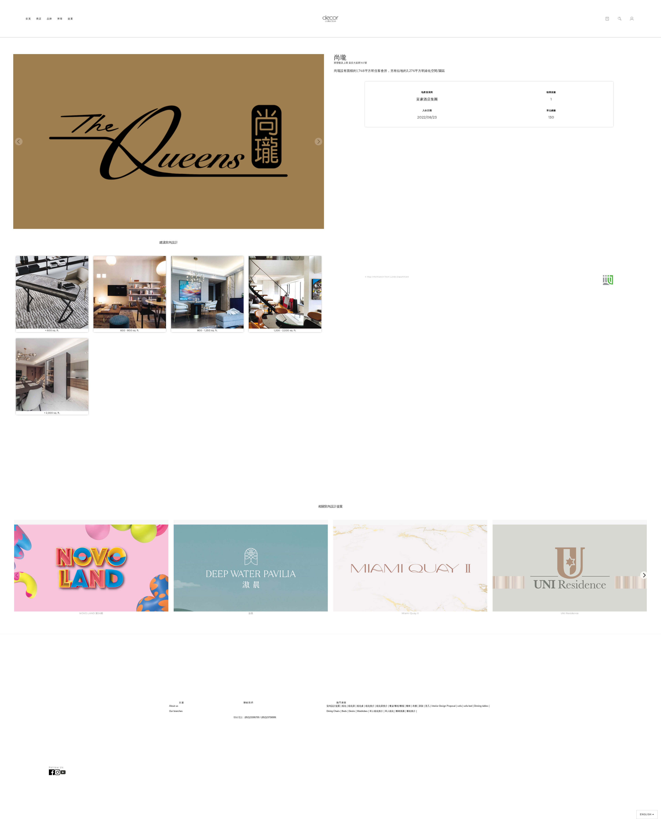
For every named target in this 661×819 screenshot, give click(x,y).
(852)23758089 (269, 717)
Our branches (176, 711)
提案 (70, 18)
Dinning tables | (481, 706)
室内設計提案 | (334, 706)
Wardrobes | (363, 711)
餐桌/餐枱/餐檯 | (397, 706)
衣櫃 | (415, 706)
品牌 (49, 18)
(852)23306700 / (253, 717)
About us (173, 706)
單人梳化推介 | (377, 711)
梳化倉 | (361, 706)
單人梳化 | (390, 711)
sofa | (460, 706)
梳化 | (345, 706)
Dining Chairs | (334, 711)
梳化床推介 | (382, 706)
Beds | (345, 711)
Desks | (352, 711)
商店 (39, 18)
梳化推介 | (370, 706)
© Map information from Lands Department (387, 277)
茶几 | (428, 706)
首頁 (28, 18)
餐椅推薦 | (401, 711)
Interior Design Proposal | (444, 706)
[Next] (644, 575)
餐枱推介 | (412, 711)
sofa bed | (468, 706)
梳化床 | (352, 706)
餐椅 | (409, 706)
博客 (60, 18)
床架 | (421, 706)
